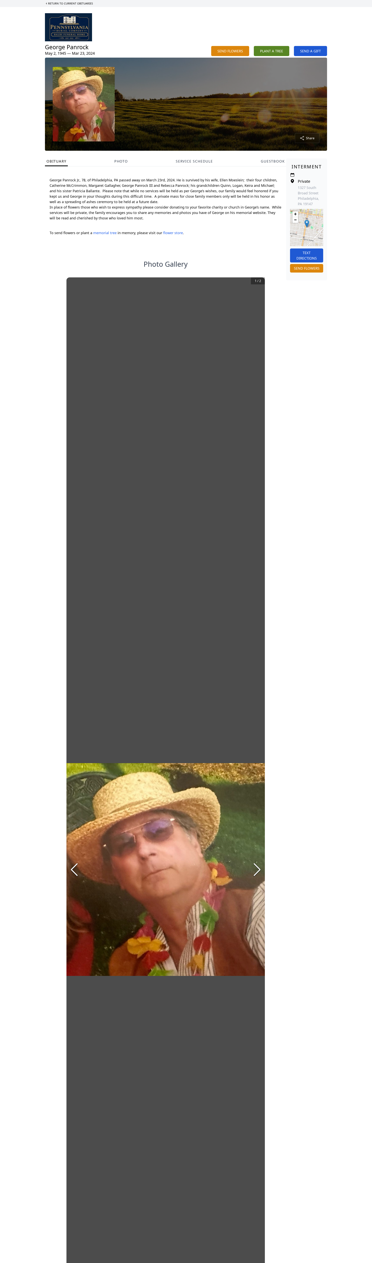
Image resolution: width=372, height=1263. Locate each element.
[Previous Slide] (74, 869)
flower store (173, 232)
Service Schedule (194, 161)
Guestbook (273, 161)
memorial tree (105, 232)
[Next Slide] (257, 869)
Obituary (56, 161)
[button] (306, 224)
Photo (121, 161)
